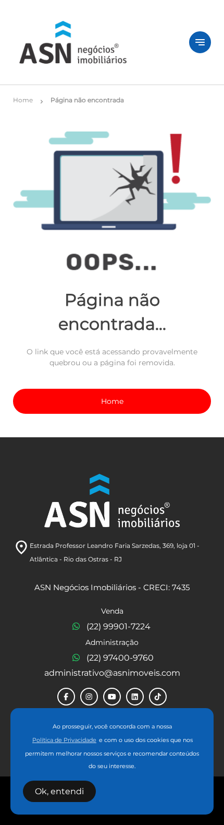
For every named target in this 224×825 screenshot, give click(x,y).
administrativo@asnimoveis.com (112, 673)
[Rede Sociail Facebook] (66, 696)
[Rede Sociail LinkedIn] (135, 696)
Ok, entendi (59, 791)
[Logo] (95, 42)
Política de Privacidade (64, 740)
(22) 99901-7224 (118, 626)
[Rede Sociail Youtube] (112, 696)
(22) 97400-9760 (120, 658)
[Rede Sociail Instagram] (89, 696)
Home (112, 401)
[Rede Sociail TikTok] (158, 696)
